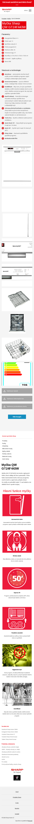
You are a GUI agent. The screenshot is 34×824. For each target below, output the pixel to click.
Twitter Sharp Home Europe (9, 739)
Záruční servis (5, 757)
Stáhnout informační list (15, 399)
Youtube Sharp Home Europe (9, 737)
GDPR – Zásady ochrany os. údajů (11, 749)
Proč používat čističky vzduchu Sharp (11, 764)
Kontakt (17, 814)
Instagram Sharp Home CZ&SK (10, 732)
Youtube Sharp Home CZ (8, 734)
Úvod (17, 792)
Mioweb (30, 821)
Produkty (4, 18)
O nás (17, 803)
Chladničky (5, 446)
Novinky (17, 808)
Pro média (4, 762)
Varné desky (5, 459)
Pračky (4, 443)
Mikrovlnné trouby (7, 448)
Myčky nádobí (6, 451)
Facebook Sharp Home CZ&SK (10, 729)
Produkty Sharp (17, 797)
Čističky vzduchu (6, 454)
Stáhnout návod (12, 391)
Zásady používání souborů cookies (11, 752)
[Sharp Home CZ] (7, 10)
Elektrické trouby (7, 456)
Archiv (3, 759)
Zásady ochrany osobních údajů (10, 747)
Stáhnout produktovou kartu (17, 406)
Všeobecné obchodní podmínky (10, 754)
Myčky (9, 18)
